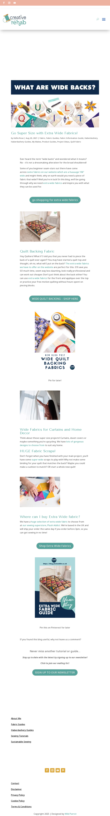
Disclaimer (16, 789)
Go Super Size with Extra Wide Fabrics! (44, 133)
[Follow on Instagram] (9, 3)
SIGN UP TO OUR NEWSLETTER (55, 672)
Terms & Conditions (21, 806)
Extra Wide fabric (63, 517)
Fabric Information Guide (71, 138)
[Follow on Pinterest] (63, 770)
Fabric (42, 138)
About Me (16, 718)
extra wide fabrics (52, 183)
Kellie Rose (19, 138)
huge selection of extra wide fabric (49, 521)
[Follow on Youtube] (14, 3)
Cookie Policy (18, 800)
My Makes (36, 141)
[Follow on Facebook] (4, 3)
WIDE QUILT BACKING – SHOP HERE (55, 298)
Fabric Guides (52, 138)
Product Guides (49, 141)
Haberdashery (91, 138)
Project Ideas (63, 141)
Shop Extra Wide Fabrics (55, 546)
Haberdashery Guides (21, 141)
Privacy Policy (18, 795)
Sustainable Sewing (21, 741)
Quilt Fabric (75, 141)
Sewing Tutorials (19, 735)
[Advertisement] (55, 50)
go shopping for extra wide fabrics (55, 200)
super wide (37, 459)
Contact (15, 783)
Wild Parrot (70, 813)
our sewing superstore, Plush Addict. (42, 525)
